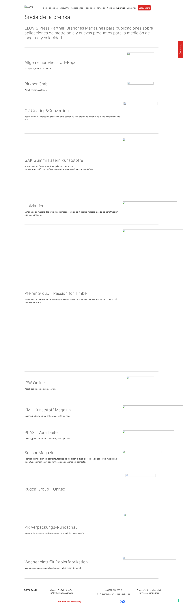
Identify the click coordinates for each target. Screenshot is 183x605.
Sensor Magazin (39, 452)
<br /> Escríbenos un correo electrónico (113, 594)
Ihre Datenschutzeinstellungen (101, 601)
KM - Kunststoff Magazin (48, 409)
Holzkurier (34, 205)
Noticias (111, 8)
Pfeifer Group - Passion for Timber (56, 293)
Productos (90, 8)
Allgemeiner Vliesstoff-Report (52, 62)
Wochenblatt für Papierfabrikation (56, 562)
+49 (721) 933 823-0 (113, 590)
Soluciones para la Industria (56, 8)
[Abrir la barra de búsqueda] (156, 7)
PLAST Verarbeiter (42, 432)
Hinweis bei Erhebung (69, 601)
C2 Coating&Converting (47, 110)
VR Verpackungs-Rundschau (51, 527)
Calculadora (144, 8)
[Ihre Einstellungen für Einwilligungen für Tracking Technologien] (178, 600)
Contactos (131, 8)
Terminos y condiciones (149, 593)
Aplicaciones (77, 8)
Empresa (120, 8)
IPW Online (35, 382)
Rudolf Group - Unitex (45, 489)
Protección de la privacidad (149, 590)
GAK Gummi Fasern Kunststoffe (54, 160)
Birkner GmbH (38, 83)
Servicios (100, 8)
